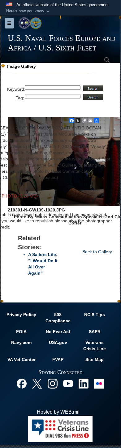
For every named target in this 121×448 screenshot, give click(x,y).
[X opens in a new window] (37, 383)
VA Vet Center (21, 359)
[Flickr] (99, 383)
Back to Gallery (97, 251)
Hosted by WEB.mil (58, 412)
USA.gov (58, 342)
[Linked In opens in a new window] (84, 383)
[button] (28, 11)
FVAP (57, 359)
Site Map (94, 359)
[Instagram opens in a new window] (53, 383)
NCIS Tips (94, 314)
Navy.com (21, 342)
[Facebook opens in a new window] (22, 383)
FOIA (21, 331)
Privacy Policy (21, 314)
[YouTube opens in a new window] (68, 383)
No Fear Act (58, 331)
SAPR (95, 331)
